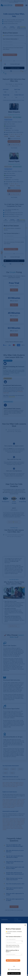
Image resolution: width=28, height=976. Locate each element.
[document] (14, 488)
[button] (25, 925)
